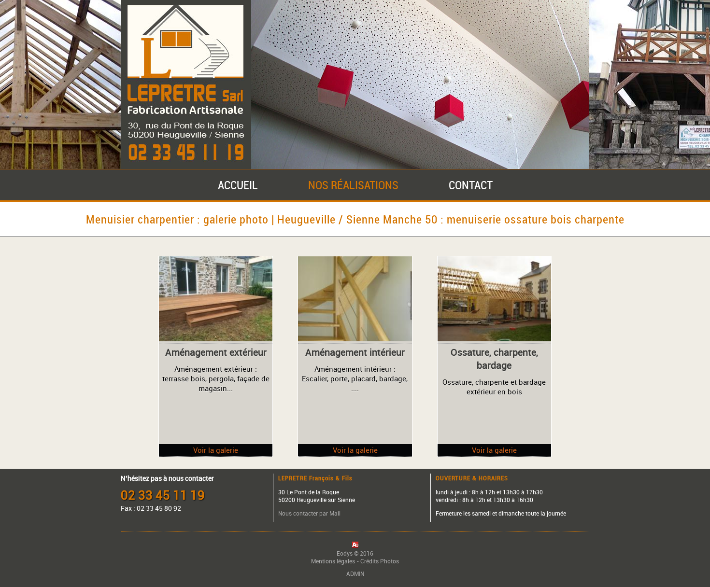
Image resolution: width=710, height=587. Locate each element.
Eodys (345, 553)
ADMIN (355, 573)
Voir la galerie (215, 450)
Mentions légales (333, 561)
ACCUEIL (238, 185)
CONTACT (471, 185)
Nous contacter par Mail (309, 513)
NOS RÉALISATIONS (353, 185)
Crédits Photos (379, 561)
